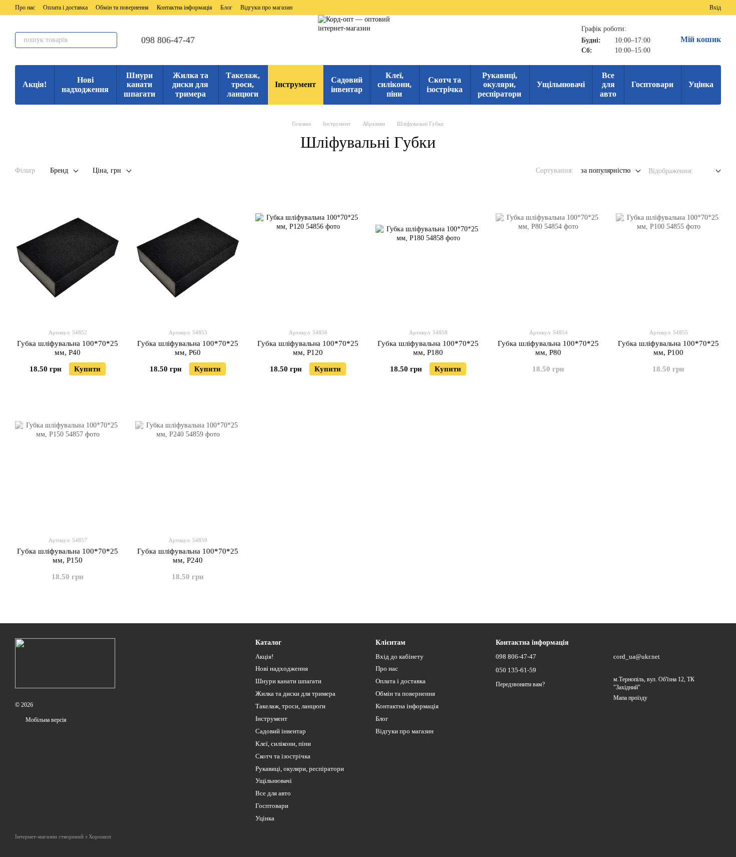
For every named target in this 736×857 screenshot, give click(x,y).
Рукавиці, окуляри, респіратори (499, 84)
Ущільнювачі (561, 84)
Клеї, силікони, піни (395, 84)
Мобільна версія (45, 719)
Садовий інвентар (346, 84)
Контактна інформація (184, 7)
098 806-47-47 (168, 40)
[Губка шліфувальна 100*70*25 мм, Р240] (187, 465)
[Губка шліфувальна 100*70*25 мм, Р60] (187, 257)
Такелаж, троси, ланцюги (243, 84)
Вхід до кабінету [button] (400, 656)
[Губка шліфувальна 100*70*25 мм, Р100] (668, 257)
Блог (226, 7)
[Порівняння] (665, 8)
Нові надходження (85, 84)
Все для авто (608, 84)
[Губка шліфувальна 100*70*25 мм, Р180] (428, 257)
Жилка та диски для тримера (190, 84)
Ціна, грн (107, 170)
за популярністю (605, 170)
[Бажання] (683, 8)
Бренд (59, 170)
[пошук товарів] (109, 40)
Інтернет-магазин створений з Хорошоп (63, 836)
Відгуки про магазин (266, 7)
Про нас (25, 7)
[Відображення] (710, 171)
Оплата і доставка (65, 7)
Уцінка (700, 84)
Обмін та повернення (122, 7)
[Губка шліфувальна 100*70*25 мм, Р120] (307, 257)
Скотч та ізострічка (445, 84)
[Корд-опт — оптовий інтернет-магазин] (65, 662)
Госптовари (652, 84)
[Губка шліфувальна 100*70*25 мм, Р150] (67, 465)
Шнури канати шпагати (139, 84)
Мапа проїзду (630, 697)
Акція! (35, 84)
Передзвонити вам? (520, 684)
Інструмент (295, 84)
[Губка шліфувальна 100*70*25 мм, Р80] (548, 257)
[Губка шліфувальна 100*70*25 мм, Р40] (67, 257)
